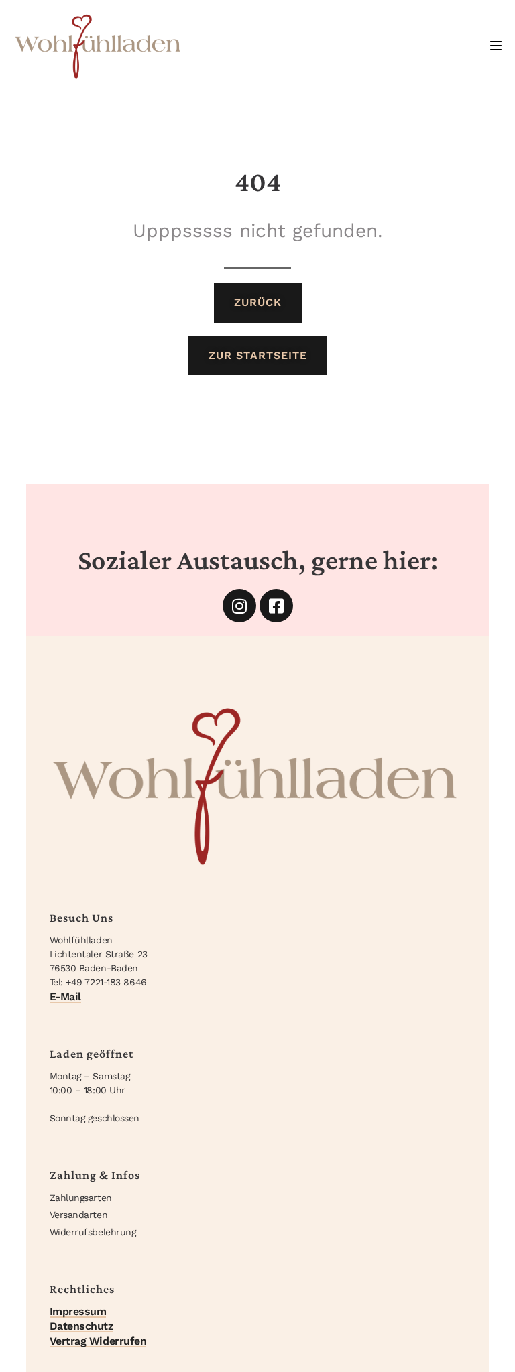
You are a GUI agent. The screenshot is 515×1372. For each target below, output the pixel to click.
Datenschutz (81, 1326)
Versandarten (79, 1214)
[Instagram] (239, 605)
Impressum (78, 1311)
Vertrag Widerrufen (98, 1340)
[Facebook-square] (276, 605)
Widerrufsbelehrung (93, 1232)
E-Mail (65, 996)
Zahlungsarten (81, 1197)
